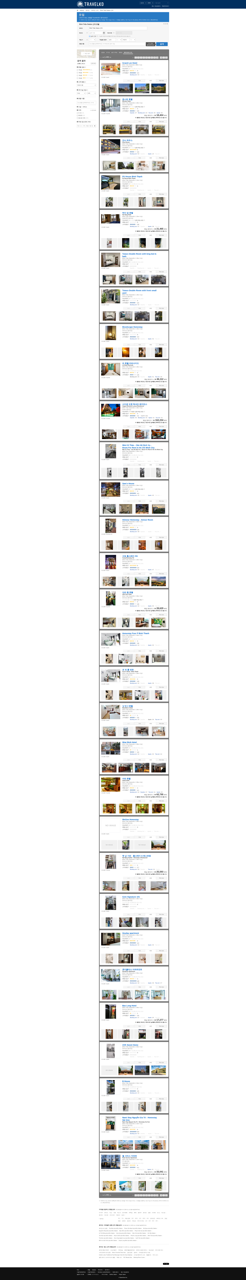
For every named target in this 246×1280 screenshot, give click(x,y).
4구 (148, 1218)
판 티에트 (124, 1212)
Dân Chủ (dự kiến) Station (139, 1233)
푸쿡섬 (130, 1212)
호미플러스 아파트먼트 (132, 969)
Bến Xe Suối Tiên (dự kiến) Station (108, 1240)
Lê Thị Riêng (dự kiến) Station (107, 1233)
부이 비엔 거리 (159, 1250)
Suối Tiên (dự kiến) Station (143, 1238)
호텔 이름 (81, 98)
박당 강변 (127, 1218)
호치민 (130, 66)
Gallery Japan (113, 1274)
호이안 (145, 1212)
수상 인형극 (113, 1250)
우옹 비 (118, 1215)
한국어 (142, 3)
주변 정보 (161, 80)
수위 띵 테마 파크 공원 (105, 1252)
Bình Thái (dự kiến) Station (155, 1235)
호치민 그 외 (160, 1218)
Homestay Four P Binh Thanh (135, 633)
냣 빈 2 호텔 (127, 706)
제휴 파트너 (116, 1272)
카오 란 (106, 1215)
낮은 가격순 (114, 52)
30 (161, 57)
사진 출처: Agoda (105, 77)
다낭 (110, 1212)
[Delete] (94, 125)
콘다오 (106, 1212)
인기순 (108, 52)
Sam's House (128, 483)
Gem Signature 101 (131, 897)
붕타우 (139, 1212)
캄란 (149, 1212)
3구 (132, 1218)
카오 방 (163, 1212)
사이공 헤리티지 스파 (139, 1255)
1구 (146, 1221)
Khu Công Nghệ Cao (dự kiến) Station (124, 1238)
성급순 (103, 52)
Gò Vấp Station (151, 1233)
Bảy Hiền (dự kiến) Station (126, 1230)
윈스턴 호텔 (127, 99)
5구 (119, 1218)
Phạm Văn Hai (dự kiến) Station (143, 1230)
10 (157, 57)
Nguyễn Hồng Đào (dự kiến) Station (108, 1230)
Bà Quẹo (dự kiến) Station (150, 1228)
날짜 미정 (93, 36)
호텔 (89, 1269)
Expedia (132, 113)
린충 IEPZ (125, 218)
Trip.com (150, 113)
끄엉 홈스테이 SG (130, 556)
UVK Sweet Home (130, 1045)
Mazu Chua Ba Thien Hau (119, 1252)
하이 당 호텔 (127, 213)
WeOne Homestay (130, 819)
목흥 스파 (119, 1257)
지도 (139, 80)
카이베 (154, 1212)
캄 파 (123, 1215)
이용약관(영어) (91, 1272)
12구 (144, 1218)
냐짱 (114, 1212)
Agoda (158, 113)
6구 (150, 1221)
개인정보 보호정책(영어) (104, 1272)
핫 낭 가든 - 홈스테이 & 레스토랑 (136, 856)
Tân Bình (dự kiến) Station (116, 1228)
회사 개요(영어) (156, 6)
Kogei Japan (122, 1274)
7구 (122, 1218)
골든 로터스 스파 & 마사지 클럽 (107, 1257)
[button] (129, 69)
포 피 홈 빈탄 (128, 670)
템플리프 (148, 1255)
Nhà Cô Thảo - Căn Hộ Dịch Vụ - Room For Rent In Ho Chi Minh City (138, 446)
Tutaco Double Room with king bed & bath (139, 255)
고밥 (166, 1218)
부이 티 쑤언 (140, 1221)
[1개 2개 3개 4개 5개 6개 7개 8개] (92, 39)
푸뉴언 (134, 1221)
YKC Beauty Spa (127, 1257)
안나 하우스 (127, 140)
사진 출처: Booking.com (106, 534)
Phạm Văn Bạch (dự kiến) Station (133, 1228)
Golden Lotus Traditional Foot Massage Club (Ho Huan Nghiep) (115, 1255)
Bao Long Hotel (129, 1006)
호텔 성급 (82, 67)
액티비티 (100, 1269)
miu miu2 (151, 1250)
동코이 (129, 1221)
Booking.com (133, 74)
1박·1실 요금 (83, 90)
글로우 (135, 1252)
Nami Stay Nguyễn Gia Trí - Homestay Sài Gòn (139, 1119)
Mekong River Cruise (139, 1257)
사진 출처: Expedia (105, 113)
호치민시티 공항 (103, 1228)
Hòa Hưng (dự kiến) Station (123, 1233)
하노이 (119, 1212)
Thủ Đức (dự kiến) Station (105, 1238)
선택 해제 (93, 63)
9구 (157, 1221)
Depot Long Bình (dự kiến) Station (127, 1240)
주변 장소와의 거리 (84, 122)
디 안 (81, 113)
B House (126, 1081)
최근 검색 (157, 3)
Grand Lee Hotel (129, 63)
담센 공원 (129, 1252)
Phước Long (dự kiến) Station (138, 1235)
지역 (79, 110)
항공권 (94, 1269)
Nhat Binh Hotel (129, 742)
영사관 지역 (83, 118)
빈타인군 (124, 66)
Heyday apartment (130, 933)
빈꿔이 (124, 409)
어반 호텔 (126, 779)
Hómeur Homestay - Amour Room (137, 520)
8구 (153, 1221)
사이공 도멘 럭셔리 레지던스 (134, 404)
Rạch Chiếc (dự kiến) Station (121, 1235)
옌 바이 (101, 1215)
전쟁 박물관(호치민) (129, 1250)
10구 (136, 1218)
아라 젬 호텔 (127, 592)
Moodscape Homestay (132, 327)
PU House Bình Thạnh (132, 176)
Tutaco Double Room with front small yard (139, 291)
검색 (162, 44)
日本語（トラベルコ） (93, 1274)
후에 (135, 1212)
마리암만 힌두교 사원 (144, 1252)
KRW (149, 3)
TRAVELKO (80, 4)
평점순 (120, 52)
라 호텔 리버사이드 (130, 363)
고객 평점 (82, 82)
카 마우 (101, 1212)
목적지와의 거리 (128, 52)
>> (166, 57)
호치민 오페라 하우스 (141, 1250)
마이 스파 (155, 1255)
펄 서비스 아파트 (129, 1156)
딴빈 (119, 1221)
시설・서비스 (82, 107)
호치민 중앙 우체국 (104, 1250)
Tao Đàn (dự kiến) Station (105, 1235)
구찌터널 (120, 1250)
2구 (123, 1161)
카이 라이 (112, 1215)
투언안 (82, 115)
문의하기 (166, 6)
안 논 (158, 1212)
